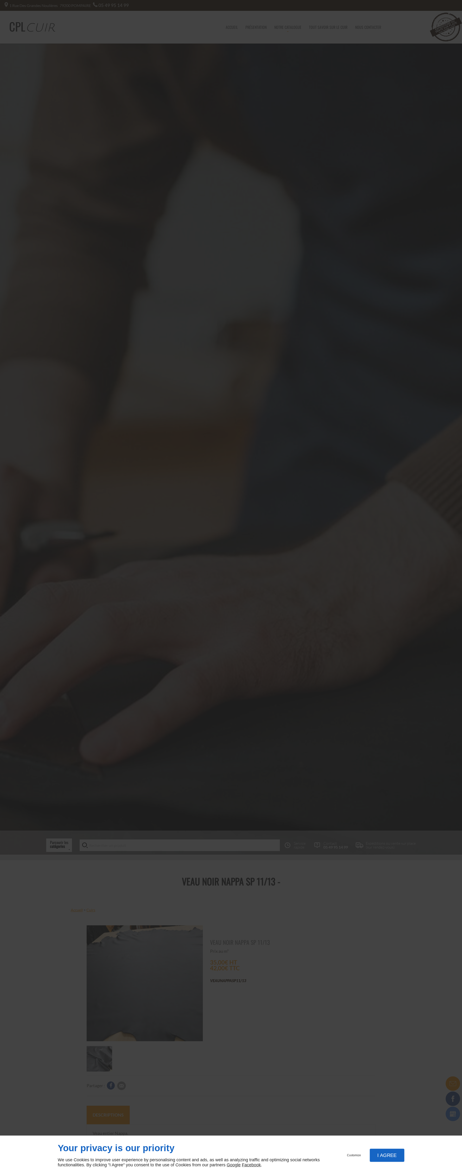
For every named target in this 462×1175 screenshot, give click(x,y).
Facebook (251, 1164)
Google (234, 1164)
